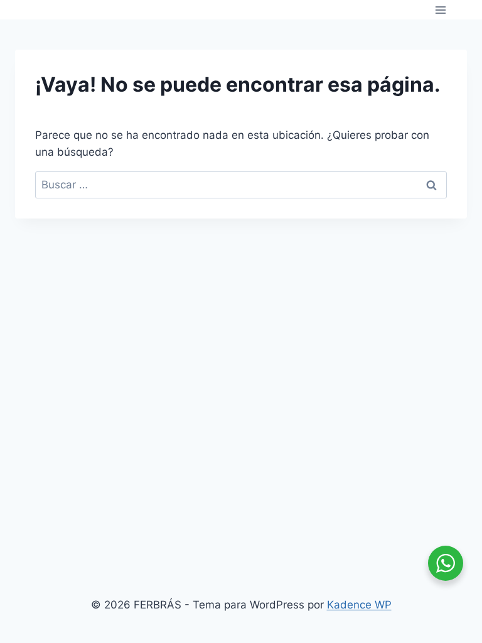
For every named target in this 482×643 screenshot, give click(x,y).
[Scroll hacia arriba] (450, 457)
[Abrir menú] (440, 9)
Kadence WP (359, 604)
